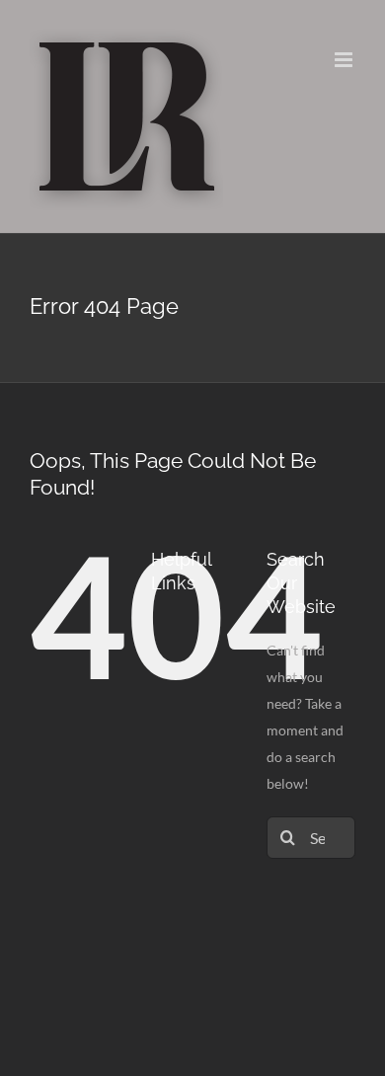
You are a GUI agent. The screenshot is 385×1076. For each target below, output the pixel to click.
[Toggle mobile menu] (345, 59)
